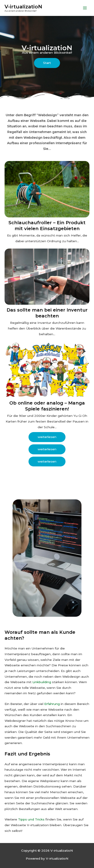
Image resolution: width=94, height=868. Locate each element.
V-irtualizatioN (23, 7)
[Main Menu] (85, 7)
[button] (47, 63)
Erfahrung (52, 704)
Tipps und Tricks (31, 819)
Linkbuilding (41, 682)
